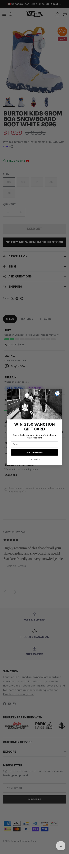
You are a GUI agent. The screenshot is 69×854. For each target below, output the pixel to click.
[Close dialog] (57, 393)
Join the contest (34, 452)
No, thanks (34, 459)
